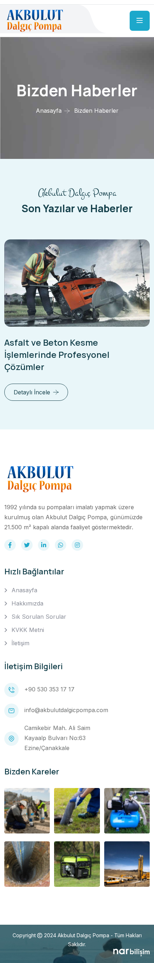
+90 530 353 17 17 (49, 689)
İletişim (20, 643)
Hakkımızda (27, 603)
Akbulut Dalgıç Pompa (83, 935)
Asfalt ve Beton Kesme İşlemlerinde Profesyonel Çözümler (57, 354)
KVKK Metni (27, 629)
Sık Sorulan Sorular (38, 616)
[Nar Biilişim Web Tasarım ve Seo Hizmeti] (131, 953)
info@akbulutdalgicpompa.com (66, 710)
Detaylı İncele (32, 392)
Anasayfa (49, 110)
